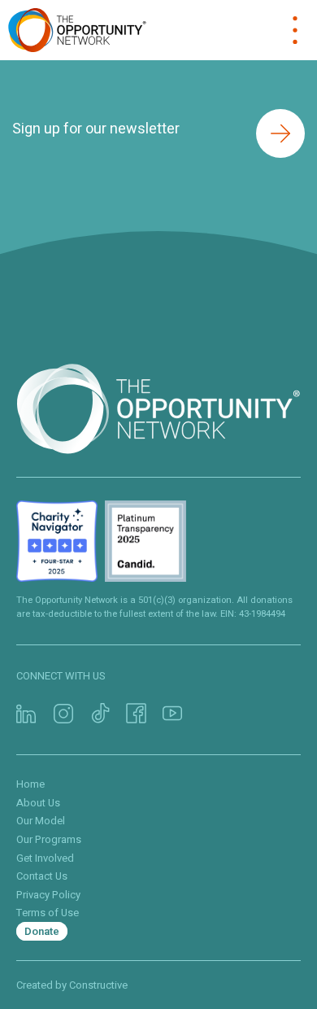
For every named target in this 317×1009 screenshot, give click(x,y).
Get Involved (45, 858)
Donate (41, 931)
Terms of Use (47, 912)
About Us (38, 802)
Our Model (40, 820)
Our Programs (48, 839)
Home (30, 784)
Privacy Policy (48, 894)
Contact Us (41, 876)
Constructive (98, 985)
